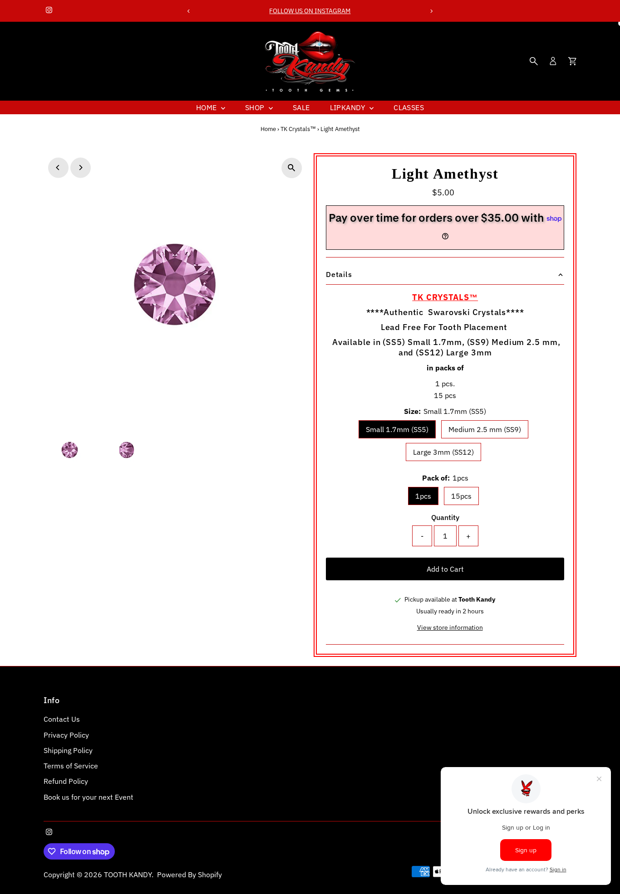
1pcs (423, 495)
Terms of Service (71, 765)
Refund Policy (66, 781)
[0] (572, 61)
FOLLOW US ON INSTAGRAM (309, 11)
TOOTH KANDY (128, 874)
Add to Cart (445, 568)
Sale (301, 107)
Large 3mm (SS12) (443, 452)
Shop (255, 107)
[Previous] (188, 11)
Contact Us (62, 719)
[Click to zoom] (291, 168)
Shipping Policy (68, 750)
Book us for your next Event (88, 797)
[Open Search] (534, 61)
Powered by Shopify (189, 874)
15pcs (461, 495)
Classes (409, 107)
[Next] (431, 11)
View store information (450, 627)
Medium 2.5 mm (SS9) (484, 429)
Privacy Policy (66, 734)
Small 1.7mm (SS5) (397, 429)
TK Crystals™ (298, 129)
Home (207, 107)
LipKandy (349, 107)
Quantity (445, 517)
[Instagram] (49, 11)
